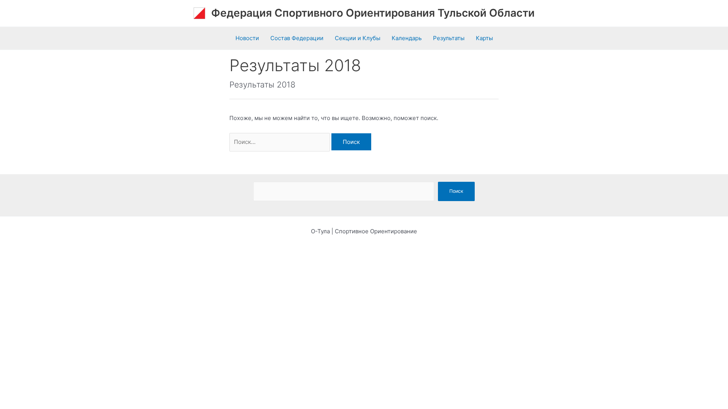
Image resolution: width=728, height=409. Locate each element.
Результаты (448, 38)
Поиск (456, 191)
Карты (484, 38)
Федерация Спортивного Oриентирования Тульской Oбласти (373, 12)
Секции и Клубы (357, 38)
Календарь (407, 38)
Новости (247, 38)
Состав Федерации (296, 38)
